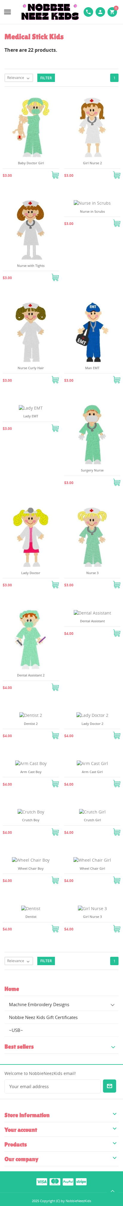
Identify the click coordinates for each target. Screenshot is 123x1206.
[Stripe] (81, 1181)
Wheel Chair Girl (92, 868)
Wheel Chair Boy (31, 868)
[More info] (38, 173)
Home (11, 989)
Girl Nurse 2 (92, 163)
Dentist (30, 916)
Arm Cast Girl (92, 771)
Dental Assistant (92, 621)
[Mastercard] (55, 1181)
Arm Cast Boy (30, 771)
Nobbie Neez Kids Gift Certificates (43, 1017)
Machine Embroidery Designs (39, 1004)
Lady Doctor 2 (92, 723)
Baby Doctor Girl (31, 163)
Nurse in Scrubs (92, 211)
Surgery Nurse (92, 470)
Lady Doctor (30, 573)
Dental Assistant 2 (30, 675)
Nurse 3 (92, 573)
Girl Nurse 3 (92, 916)
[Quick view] (23, 173)
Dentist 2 (31, 723)
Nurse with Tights (30, 265)
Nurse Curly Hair (31, 368)
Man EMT (92, 368)
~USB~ (16, 1030)
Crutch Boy (30, 820)
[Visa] (41, 1181)
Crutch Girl (92, 820)
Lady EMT (30, 416)
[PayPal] (68, 1181)
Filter (46, 77)
